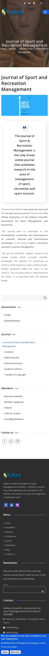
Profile (7, 315)
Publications (10, 545)
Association (10, 527)
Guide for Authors (13, 369)
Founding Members (14, 419)
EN (45, 3)
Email (6, 585)
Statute (7, 407)
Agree (5, 652)
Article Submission (13, 363)
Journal (12, 48)
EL (42, 3)
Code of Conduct (12, 413)
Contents (8, 352)
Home (3, 48)
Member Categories (14, 402)
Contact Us (10, 554)
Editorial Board (11, 357)
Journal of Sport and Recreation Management (18, 344)
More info (15, 652)
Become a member (13, 396)
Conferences (10, 536)
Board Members (12, 320)
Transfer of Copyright (15, 374)
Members (9, 532)
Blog (7, 549)
